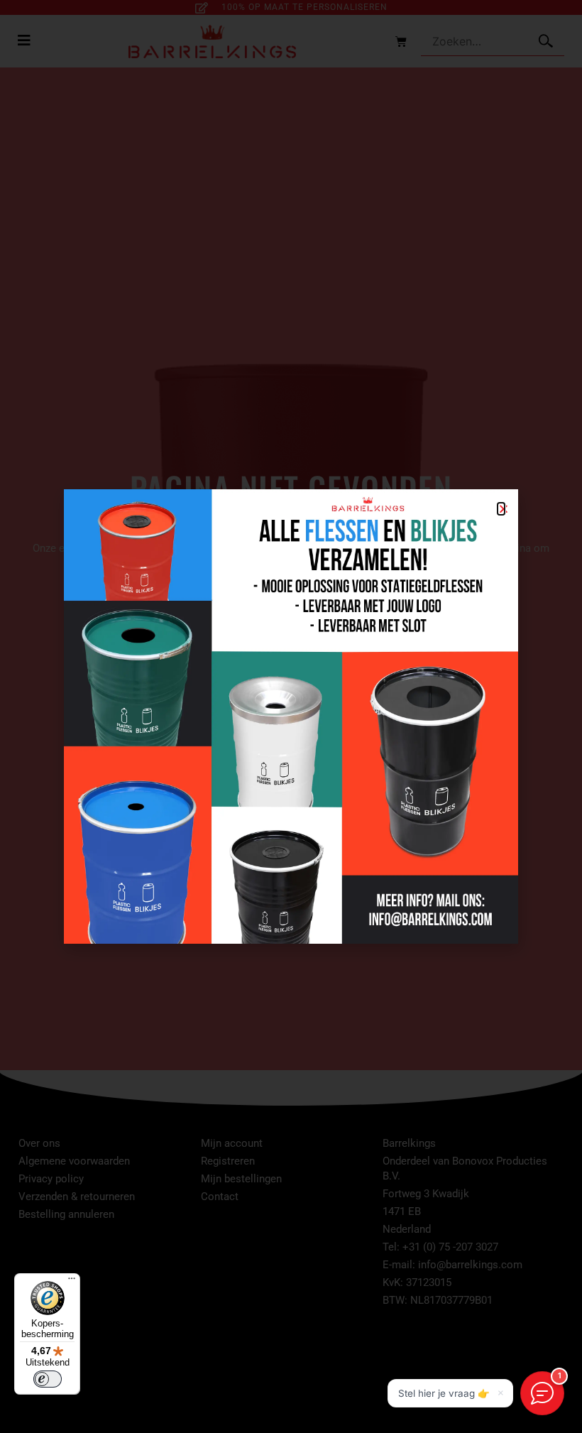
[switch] (47, 1379)
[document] (291, 716)
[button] (501, 508)
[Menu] (71, 1281)
